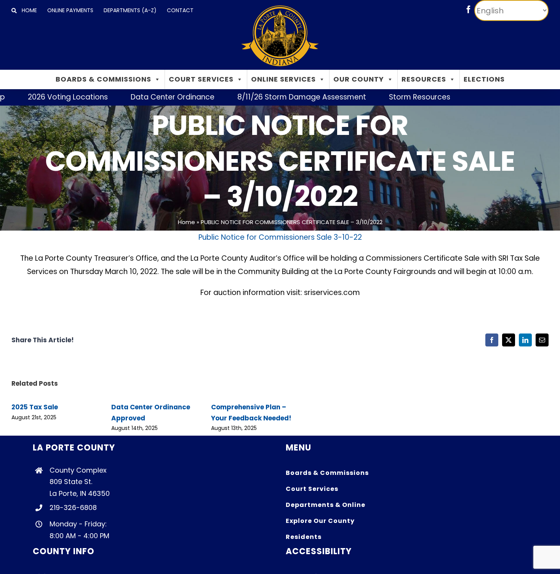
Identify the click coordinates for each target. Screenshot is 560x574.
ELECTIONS (484, 79)
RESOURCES (424, 79)
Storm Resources (400, 97)
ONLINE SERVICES (283, 79)
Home (186, 222)
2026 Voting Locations (48, 97)
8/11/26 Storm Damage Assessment (282, 97)
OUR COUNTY (358, 79)
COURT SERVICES (201, 79)
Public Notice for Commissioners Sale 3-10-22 (280, 237)
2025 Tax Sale (34, 407)
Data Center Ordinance (153, 97)
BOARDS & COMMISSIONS (103, 79)
